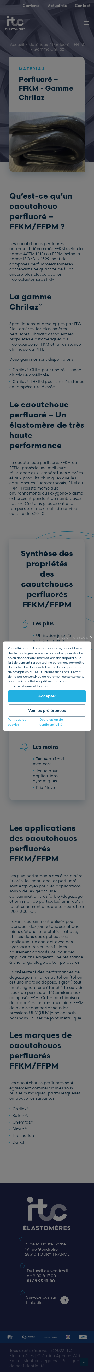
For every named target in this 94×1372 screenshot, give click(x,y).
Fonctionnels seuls (71, 637)
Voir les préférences (47, 710)
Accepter (47, 695)
